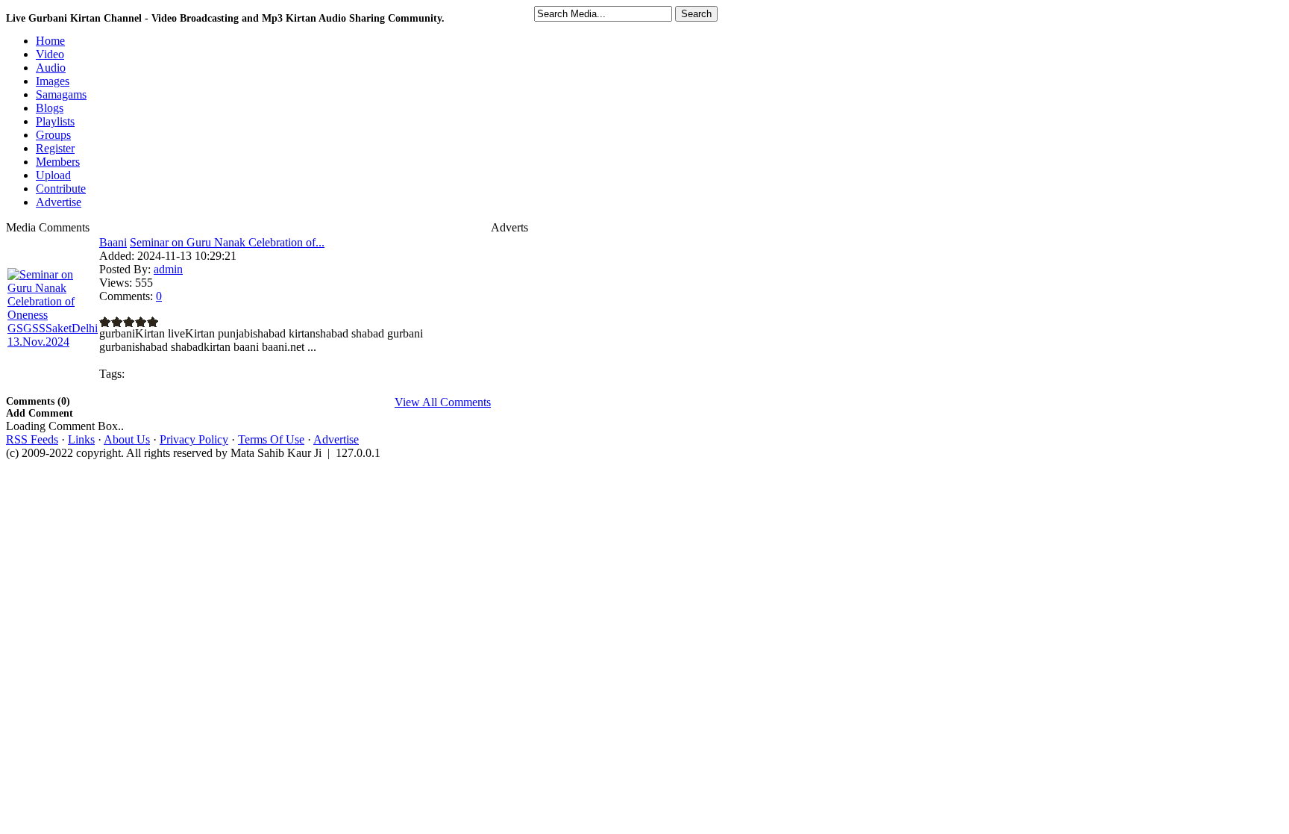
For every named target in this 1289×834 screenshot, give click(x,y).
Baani (113, 242)
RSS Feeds (32, 439)
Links (81, 439)
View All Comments (443, 402)
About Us (127, 439)
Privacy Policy (194, 439)
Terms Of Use (271, 439)
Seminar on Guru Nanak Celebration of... (227, 242)
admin (168, 269)
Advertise (336, 439)
